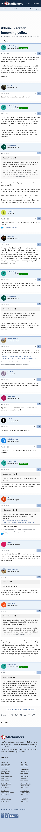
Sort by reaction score (32, 36)
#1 (39, 53)
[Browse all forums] (33, 8)
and (10, 228)
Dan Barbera (5, 791)
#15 (39, 505)
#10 (39, 379)
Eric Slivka (23, 762)
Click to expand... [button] (20, 177)
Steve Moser (4, 798)
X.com (7, 765)
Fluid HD (7, 813)
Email (2, 765)
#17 (39, 577)
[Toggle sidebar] (38, 9)
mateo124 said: (8, 677)
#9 (39, 346)
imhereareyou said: (9, 510)
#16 (39, 550)
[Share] (35, 53)
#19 (39, 672)
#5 (39, 218)
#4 (39, 153)
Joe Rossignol (25, 769)
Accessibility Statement (18, 809)
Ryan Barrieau (25, 791)
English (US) (14, 816)
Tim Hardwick (24, 776)
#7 (39, 279)
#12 (39, 426)
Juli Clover (4, 769)
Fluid (2, 813)
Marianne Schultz (26, 783)
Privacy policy (5, 809)
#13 (39, 446)
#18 (39, 611)
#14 (39, 469)
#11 (39, 404)
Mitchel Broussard (6, 776)
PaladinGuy (6, 36)
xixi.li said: (6, 582)
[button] (2, 3)
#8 (39, 304)
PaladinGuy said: (8, 158)
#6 (39, 244)
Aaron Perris (24, 798)
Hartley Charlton (6, 783)
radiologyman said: (9, 474)
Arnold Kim (4, 762)
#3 (39, 113)
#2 (39, 93)
